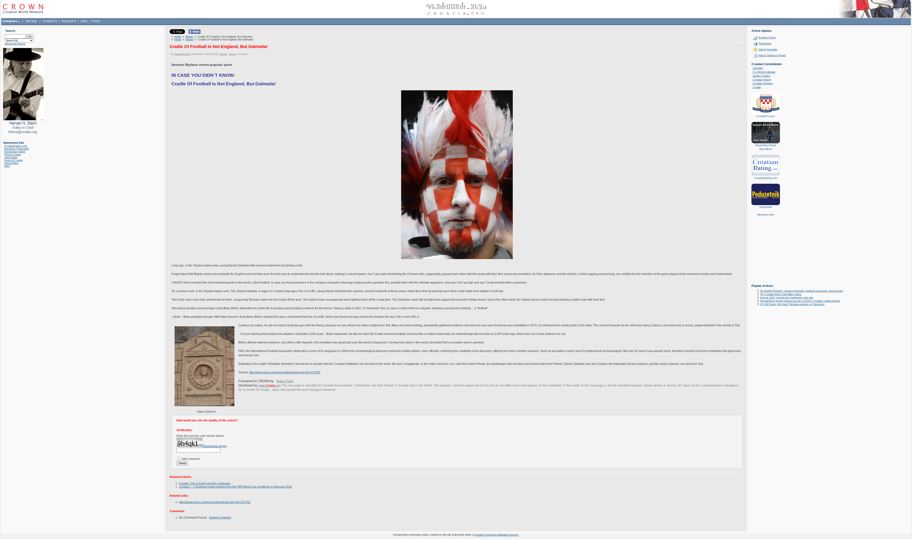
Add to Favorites (768, 49)
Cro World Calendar (764, 72)
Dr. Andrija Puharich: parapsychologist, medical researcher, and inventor (801, 290)
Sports (189, 36)
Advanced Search (15, 43)
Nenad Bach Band (14, 151)
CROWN (758, 68)
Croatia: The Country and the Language (204, 483)
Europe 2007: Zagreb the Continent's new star (786, 297)
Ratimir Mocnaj (182, 54)
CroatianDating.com (15, 145)
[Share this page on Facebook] (194, 32)
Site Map (31, 21)
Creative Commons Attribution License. (496, 534)
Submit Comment (220, 517)
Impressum (69, 21)
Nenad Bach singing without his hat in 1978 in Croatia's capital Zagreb (800, 300)
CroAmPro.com (765, 116)
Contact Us (50, 21)
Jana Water (11, 157)
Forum (96, 21)
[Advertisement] (765, 253)
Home (177, 36)
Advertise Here (765, 214)
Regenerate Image (215, 446)
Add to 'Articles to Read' (772, 55)
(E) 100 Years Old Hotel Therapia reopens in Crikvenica (792, 304)
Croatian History (762, 79)
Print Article (765, 43)
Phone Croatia (12, 154)
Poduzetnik (765, 207)
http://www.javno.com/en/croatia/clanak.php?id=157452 (284, 372)
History (189, 39)
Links (84, 21)
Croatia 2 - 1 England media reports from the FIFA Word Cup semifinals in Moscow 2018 (235, 486)
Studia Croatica (761, 75)
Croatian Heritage (763, 83)
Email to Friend (767, 37)
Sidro (7, 165)
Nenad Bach (11, 163)
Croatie (757, 87)
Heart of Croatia (13, 160)
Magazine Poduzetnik (16, 148)
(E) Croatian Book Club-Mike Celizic (781, 294)
